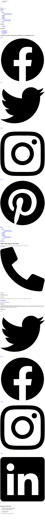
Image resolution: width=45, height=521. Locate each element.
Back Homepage (2, 246)
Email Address (3, 300)
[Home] (1, 227)
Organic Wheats (4, 32)
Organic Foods (4, 31)
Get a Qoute (2, 240)
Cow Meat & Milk (4, 30)
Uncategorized (4, 33)
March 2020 (3, 26)
